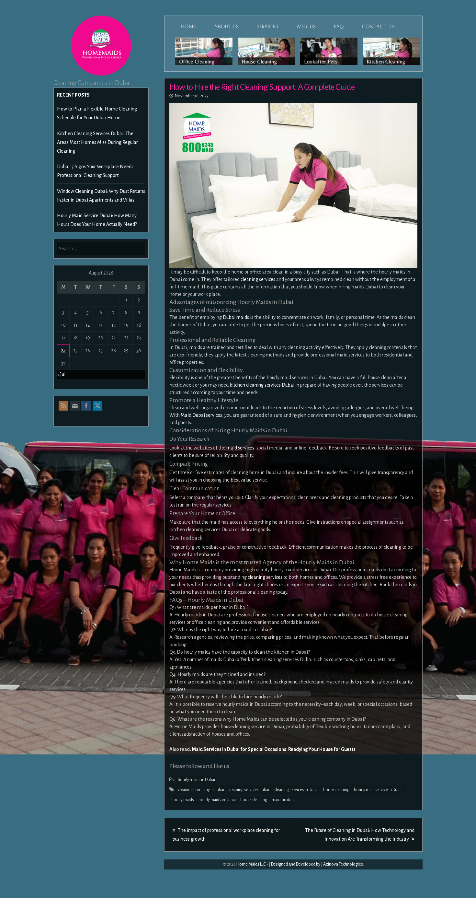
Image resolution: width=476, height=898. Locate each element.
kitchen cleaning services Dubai (262, 385)
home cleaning (336, 789)
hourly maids (182, 800)
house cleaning (253, 800)
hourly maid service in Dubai (378, 789)
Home (188, 26)
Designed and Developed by (295, 864)
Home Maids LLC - (252, 864)
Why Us (306, 26)
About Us (226, 26)
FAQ (339, 26)
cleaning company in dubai (201, 789)
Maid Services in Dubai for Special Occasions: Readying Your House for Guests (274, 749)
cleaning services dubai (249, 789)
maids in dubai (284, 800)
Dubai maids (235, 317)
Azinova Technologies (343, 864)
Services (267, 26)
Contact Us (378, 26)
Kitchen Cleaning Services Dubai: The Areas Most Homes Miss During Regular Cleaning (97, 142)
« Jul (61, 374)
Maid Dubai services (201, 415)
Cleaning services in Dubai (296, 789)
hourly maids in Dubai (196, 779)
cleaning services (257, 279)
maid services (240, 447)
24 (63, 350)
